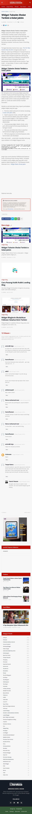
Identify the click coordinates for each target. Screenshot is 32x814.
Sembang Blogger (16, 646)
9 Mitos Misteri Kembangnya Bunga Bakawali (12, 597)
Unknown (8, 454)
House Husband (16, 644)
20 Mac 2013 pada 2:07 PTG (25, 400)
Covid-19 (16, 702)
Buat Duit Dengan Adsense (16, 706)
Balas (7, 354)
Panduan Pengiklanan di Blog (16, 719)
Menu (2, 2)
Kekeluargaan (16, 653)
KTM (16, 766)
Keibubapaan (16, 682)
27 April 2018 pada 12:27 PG (24, 481)
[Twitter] (6, 25)
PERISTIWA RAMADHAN (16, 759)
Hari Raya (16, 677)
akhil (6, 371)
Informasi (16, 708)
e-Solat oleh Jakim (8, 112)
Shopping (16, 659)
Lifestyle (16, 637)
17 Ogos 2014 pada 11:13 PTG (17, 454)
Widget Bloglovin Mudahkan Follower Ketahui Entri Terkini (14, 318)
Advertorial (16, 666)
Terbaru (4, 512)
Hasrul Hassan (13, 481)
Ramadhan (16, 671)
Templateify (19, 809)
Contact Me (24, 811)
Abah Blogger (16, 764)
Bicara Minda (16, 693)
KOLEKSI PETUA (16, 741)
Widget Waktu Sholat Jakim (18, 164)
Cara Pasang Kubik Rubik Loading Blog (15, 283)
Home (3, 6)
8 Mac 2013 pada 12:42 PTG (20, 359)
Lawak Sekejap (16, 710)
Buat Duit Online (16, 655)
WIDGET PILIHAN (16, 690)
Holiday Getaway (16, 688)
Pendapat (16, 730)
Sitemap (12, 811)
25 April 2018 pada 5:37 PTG (19, 464)
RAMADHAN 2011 (16, 761)
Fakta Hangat (16, 648)
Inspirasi (16, 721)
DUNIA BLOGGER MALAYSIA (16, 651)
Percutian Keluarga (16, 757)
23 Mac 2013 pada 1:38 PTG (19, 444)
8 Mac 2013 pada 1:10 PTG (14, 371)
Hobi (29, 6)
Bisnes (16, 770)
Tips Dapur (23, 6)
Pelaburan (16, 695)
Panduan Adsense (16, 724)
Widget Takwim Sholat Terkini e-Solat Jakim (15, 248)
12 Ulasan (21, 22)
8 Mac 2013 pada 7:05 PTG (19, 390)
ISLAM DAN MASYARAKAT (16, 735)
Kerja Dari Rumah (16, 664)
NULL (16, 744)
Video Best (16, 699)
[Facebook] (3, 25)
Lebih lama (27, 512)
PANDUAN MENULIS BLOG (16, 642)
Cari (30, 2)
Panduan (16, 640)
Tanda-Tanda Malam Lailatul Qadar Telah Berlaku (12, 579)
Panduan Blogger (16, 752)
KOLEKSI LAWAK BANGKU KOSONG (16, 713)
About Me (17, 811)
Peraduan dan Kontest (16, 739)
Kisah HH (16, 755)
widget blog (12, 11)
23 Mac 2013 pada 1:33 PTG (20, 412)
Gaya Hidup (10, 6)
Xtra (16, 726)
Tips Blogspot (16, 679)
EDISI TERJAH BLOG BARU (16, 717)
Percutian (16, 662)
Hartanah (16, 686)
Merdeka (16, 748)
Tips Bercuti (16, 668)
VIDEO (16, 697)
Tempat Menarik (16, 657)
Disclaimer (10, 209)
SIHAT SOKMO (16, 768)
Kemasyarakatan (16, 746)
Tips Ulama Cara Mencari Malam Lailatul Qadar (11, 588)
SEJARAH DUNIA (16, 737)
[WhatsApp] (15, 218)
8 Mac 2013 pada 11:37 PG (19, 346)
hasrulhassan (9, 359)
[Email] (8, 25)
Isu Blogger (16, 732)
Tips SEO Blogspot (16, 675)
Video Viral (16, 775)
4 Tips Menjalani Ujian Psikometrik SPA (15, 625)
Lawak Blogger (16, 715)
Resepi (16, 6)
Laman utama (4, 11)
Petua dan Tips (16, 750)
